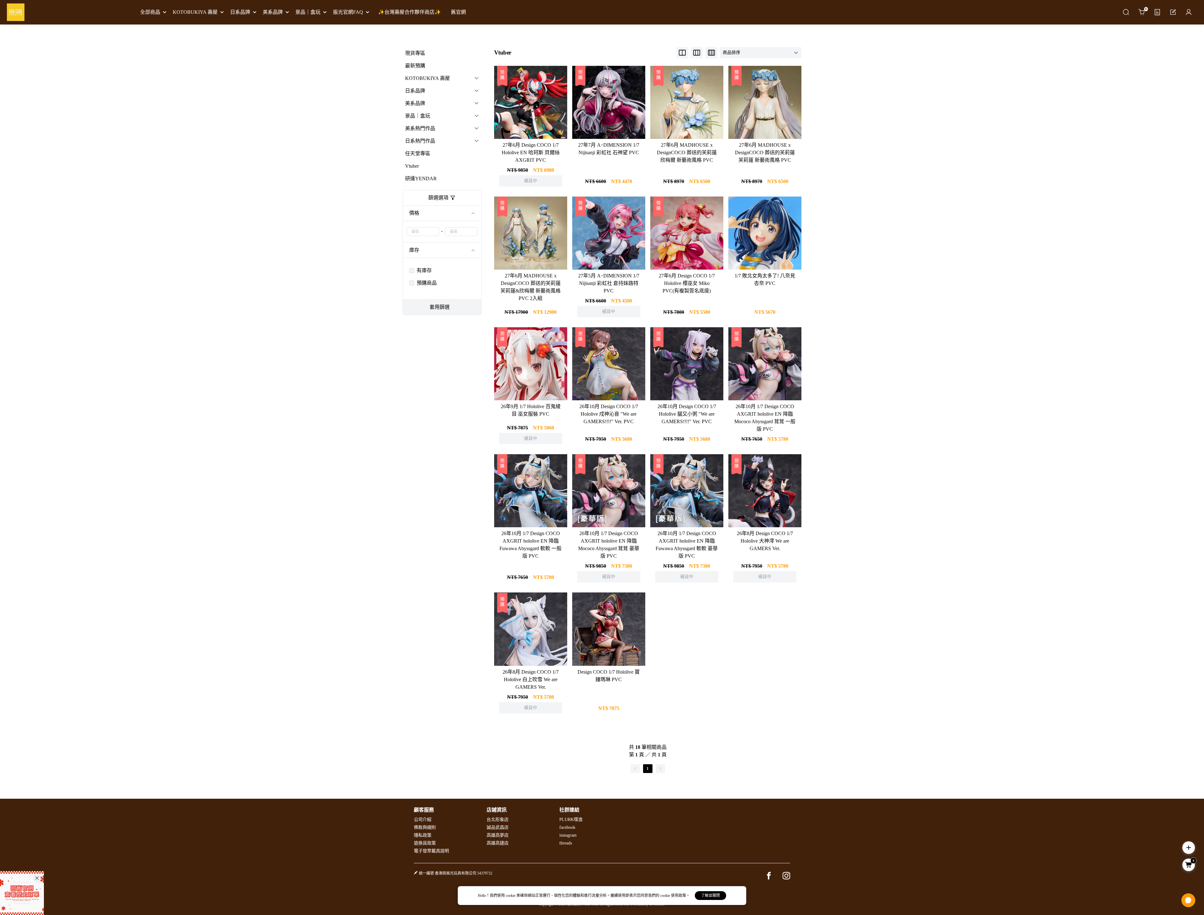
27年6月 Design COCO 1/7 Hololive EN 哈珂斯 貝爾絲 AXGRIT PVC (531, 152)
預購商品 (427, 283)
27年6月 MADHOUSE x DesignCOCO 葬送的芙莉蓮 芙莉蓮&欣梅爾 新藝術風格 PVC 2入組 (530, 287)
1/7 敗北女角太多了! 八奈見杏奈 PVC (765, 279)
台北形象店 (498, 819)
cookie (511, 895)
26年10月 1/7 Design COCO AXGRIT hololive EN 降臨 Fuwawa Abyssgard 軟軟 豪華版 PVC (687, 545)
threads (565, 843)
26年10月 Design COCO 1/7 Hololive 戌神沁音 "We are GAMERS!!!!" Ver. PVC (608, 414)
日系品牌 (415, 90)
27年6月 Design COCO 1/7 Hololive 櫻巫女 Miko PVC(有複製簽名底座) (687, 283)
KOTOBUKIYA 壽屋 (427, 78)
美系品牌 (415, 103)
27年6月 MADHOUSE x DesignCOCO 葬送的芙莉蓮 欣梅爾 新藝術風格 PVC (687, 152)
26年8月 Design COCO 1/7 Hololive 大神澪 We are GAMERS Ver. (765, 541)
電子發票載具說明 (431, 851)
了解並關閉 (710, 895)
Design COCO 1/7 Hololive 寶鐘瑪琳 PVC (609, 675)
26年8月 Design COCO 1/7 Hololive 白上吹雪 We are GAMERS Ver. (531, 679)
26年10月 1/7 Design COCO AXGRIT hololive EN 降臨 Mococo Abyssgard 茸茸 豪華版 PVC (608, 545)
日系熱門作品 (420, 141)
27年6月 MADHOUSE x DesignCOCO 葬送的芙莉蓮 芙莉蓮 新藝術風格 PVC (765, 152)
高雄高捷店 (498, 843)
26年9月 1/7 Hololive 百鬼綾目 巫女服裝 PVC (531, 410)
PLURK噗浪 (571, 819)
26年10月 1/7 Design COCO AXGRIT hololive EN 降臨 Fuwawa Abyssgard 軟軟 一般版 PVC (530, 545)
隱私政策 (422, 835)
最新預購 (415, 65)
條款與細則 (425, 827)
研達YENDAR (421, 178)
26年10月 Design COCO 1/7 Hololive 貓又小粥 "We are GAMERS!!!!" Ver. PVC (686, 414)
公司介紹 (422, 819)
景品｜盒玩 (417, 115)
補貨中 (530, 94)
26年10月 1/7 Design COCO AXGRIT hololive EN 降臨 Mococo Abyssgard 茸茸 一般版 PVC (764, 418)
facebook (567, 827)
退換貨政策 (425, 843)
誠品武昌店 (498, 827)
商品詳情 (530, 110)
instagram (568, 835)
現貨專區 (415, 53)
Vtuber (412, 166)
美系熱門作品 (420, 128)
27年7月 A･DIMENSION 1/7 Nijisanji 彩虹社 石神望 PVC (608, 148)
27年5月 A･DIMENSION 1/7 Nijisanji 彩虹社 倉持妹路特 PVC (608, 283)
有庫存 (424, 270)
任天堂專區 (417, 153)
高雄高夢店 (498, 835)
